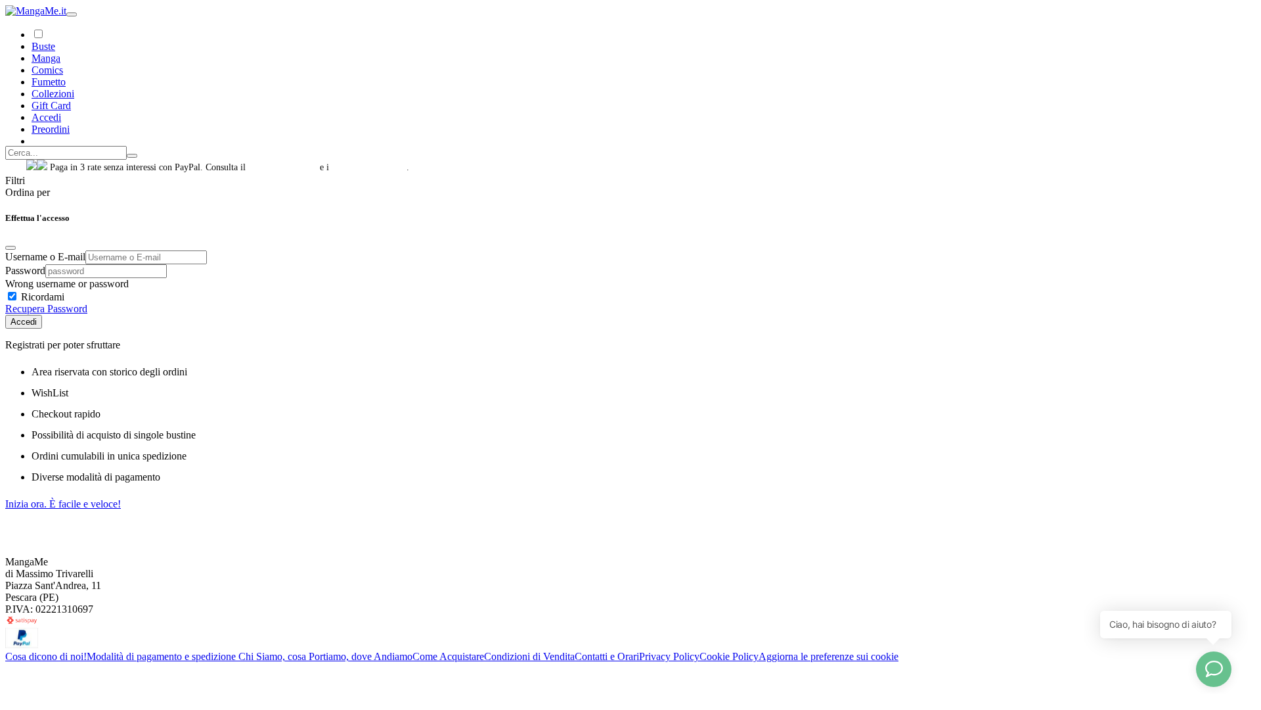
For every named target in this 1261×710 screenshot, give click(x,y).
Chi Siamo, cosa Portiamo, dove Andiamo (325, 656)
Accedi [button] (46, 117)
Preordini (51, 129)
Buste (43, 46)
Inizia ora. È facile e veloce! (63, 503)
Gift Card (51, 105)
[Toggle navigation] (71, 14)
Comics (47, 70)
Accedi (24, 322)
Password (25, 270)
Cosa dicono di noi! (46, 656)
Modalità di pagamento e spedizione (162, 656)
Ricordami (41, 296)
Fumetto (49, 81)
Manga (46, 58)
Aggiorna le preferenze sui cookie (828, 656)
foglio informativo (282, 167)
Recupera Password (46, 308)
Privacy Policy (669, 656)
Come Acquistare (448, 656)
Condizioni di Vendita (529, 656)
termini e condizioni (369, 167)
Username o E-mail (45, 256)
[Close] (10, 248)
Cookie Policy (729, 656)
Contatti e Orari (607, 656)
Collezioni (53, 93)
